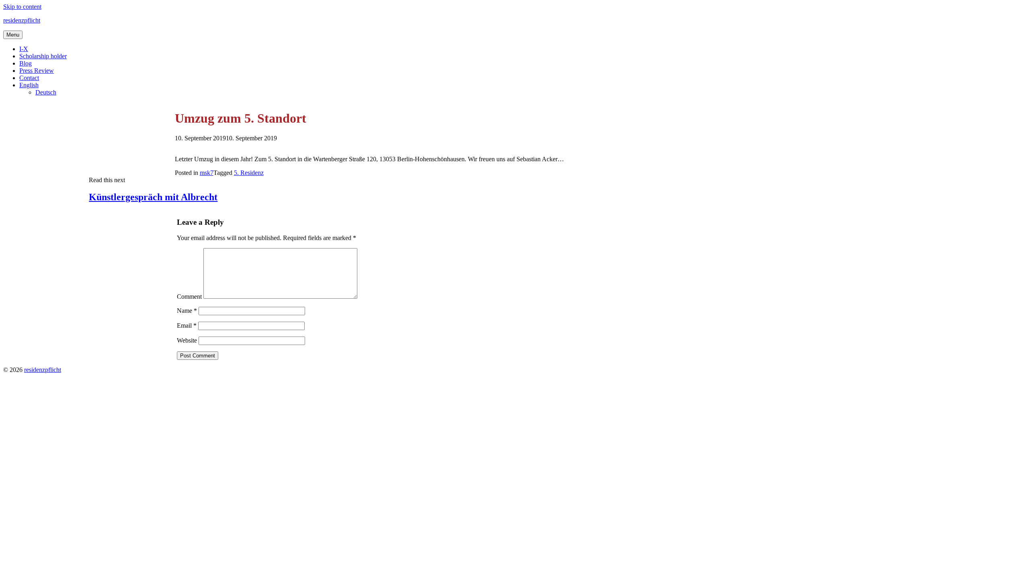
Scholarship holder (43, 56)
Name (187, 310)
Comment (189, 296)
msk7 (206, 172)
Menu (12, 35)
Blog (25, 63)
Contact (29, 77)
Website (187, 340)
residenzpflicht (21, 20)
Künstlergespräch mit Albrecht (153, 197)
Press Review (36, 70)
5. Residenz (249, 172)
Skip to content (22, 6)
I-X (23, 48)
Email (187, 325)
